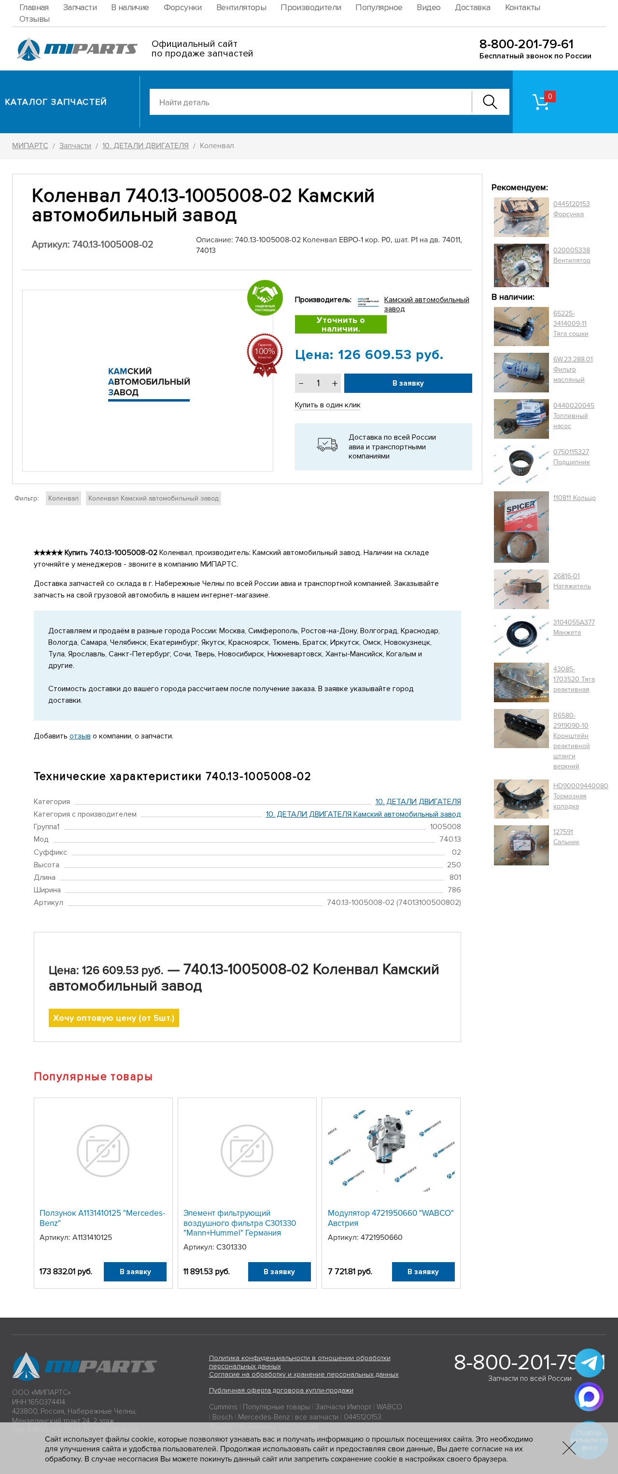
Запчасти (80, 7)
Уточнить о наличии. (341, 324)
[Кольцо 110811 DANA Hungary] (521, 527)
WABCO (389, 1407)
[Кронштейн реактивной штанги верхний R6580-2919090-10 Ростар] (521, 741)
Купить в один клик (328, 405)
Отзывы (34, 19)
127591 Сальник (566, 837)
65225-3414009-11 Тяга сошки (571, 323)
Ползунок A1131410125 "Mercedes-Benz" (102, 1218)
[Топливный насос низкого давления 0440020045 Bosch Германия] (521, 419)
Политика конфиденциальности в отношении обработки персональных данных (300, 1362)
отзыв (80, 736)
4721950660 (382, 1237)
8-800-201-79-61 (526, 44)
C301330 (231, 1247)
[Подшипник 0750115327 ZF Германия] (521, 465)
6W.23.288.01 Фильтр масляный (573, 369)
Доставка (472, 7)
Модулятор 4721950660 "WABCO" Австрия (391, 1218)
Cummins (223, 1407)
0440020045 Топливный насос (573, 416)
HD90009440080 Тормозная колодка (580, 796)
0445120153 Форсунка (571, 209)
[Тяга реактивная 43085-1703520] (521, 682)
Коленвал (63, 498)
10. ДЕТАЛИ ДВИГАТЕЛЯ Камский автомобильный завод (363, 814)
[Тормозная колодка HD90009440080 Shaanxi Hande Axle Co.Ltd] (521, 799)
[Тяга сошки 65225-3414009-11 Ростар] (521, 327)
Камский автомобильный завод (426, 304)
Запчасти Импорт (343, 1407)
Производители (311, 7)
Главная (34, 7)
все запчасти (316, 1417)
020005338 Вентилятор (571, 255)
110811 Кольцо (574, 498)
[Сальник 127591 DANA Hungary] (521, 845)
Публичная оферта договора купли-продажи (281, 1390)
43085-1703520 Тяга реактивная (574, 679)
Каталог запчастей (56, 102)
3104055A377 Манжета (574, 627)
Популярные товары (276, 1407)
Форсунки (183, 7)
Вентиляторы (241, 7)
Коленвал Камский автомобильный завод (153, 498)
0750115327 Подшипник (571, 457)
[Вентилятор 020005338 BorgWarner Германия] (521, 265)
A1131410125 (92, 1237)
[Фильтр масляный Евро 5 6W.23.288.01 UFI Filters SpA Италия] (521, 372)
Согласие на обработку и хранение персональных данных (304, 1374)
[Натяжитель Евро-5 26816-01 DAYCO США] (521, 589)
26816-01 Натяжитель (572, 581)
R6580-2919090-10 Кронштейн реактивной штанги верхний (571, 740)
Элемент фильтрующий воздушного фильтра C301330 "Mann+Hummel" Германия (239, 1223)
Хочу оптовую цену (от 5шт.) (113, 1018)
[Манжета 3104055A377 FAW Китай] (521, 635)
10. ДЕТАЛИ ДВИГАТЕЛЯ (418, 802)
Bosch (222, 1417)
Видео (428, 7)
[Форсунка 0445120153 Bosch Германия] (521, 217)
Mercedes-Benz (264, 1417)
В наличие (130, 7)
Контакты (522, 7)
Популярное (378, 7)
